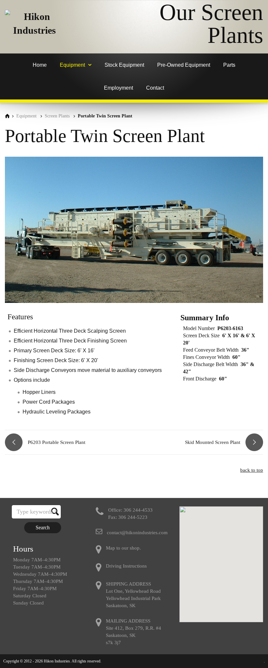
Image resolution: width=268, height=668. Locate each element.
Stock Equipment (124, 65)
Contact (155, 88)
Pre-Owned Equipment (183, 65)
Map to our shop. (123, 548)
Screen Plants (57, 116)
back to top (251, 470)
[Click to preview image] (134, 301)
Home (40, 65)
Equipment (26, 116)
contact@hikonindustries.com (137, 532)
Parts (229, 65)
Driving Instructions (126, 566)
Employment (118, 88)
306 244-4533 (138, 510)
